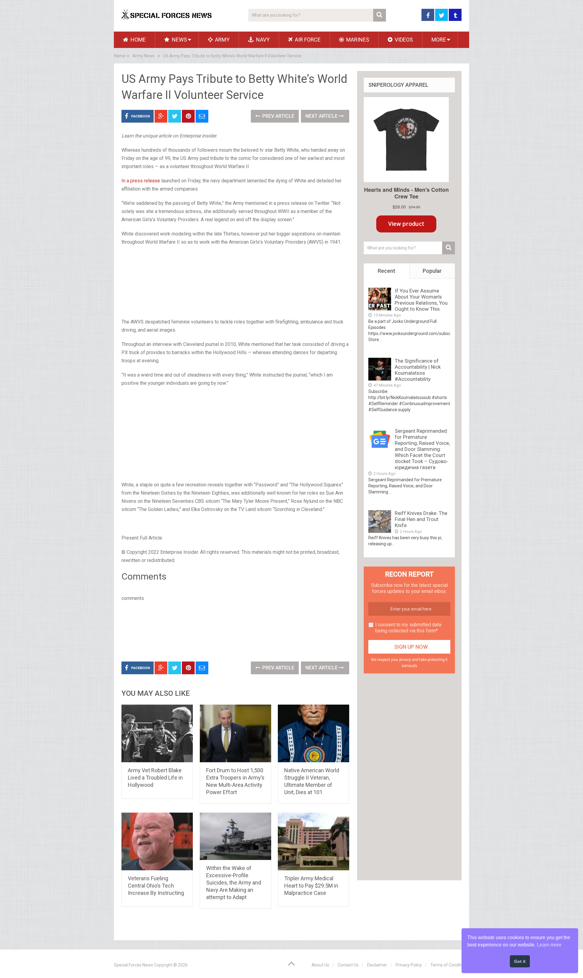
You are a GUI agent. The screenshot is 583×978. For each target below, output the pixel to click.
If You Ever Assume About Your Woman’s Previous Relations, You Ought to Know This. (421, 300)
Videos (403, 39)
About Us (320, 965)
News (179, 39)
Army (222, 39)
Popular (432, 271)
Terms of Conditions (449, 965)
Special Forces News (133, 965)
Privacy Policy (409, 965)
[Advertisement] (235, 282)
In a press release (140, 181)
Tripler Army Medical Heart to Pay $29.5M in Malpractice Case (311, 885)
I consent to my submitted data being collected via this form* (408, 628)
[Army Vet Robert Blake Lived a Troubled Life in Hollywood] (157, 733)
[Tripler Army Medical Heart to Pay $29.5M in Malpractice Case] (313, 841)
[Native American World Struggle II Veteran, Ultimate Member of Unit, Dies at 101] (313, 733)
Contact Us (348, 965)
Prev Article (277, 116)
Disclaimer (377, 965)
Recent (386, 271)
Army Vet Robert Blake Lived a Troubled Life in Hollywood (155, 777)
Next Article (322, 116)
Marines (357, 39)
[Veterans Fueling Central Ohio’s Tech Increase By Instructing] (157, 841)
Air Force (307, 39)
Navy (262, 39)
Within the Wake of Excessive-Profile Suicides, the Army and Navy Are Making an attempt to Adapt (233, 882)
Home (137, 39)
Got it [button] (520, 961)
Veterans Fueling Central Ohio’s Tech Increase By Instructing (156, 885)
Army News (143, 55)
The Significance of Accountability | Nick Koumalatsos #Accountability (418, 370)
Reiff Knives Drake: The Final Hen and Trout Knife (421, 519)
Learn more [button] (549, 944)
